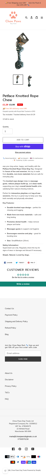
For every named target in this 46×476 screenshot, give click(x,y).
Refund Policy (10, 328)
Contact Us (9, 308)
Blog (6, 334)
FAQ (7, 399)
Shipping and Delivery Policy (16, 321)
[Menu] (41, 17)
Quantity (6, 127)
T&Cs (7, 392)
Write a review (23, 284)
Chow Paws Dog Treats (19, 470)
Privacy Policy (10, 386)
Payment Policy (11, 315)
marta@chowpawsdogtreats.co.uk (23, 436)
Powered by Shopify (34, 470)
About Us (8, 373)
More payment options (23, 152)
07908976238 (23, 439)
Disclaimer (9, 379)
